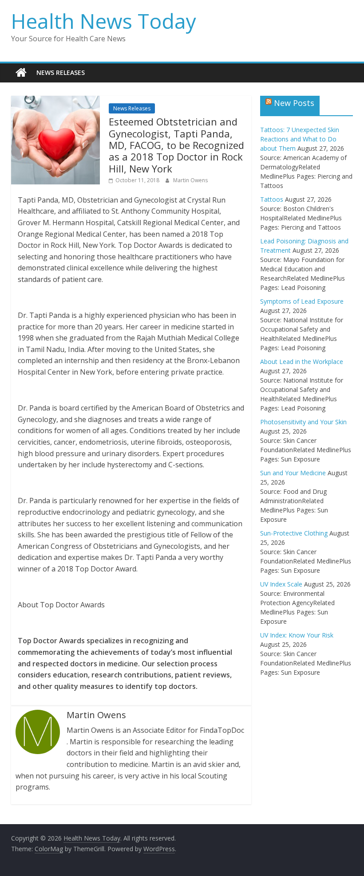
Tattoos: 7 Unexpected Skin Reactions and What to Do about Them (299, 139)
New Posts (294, 103)
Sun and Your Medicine (293, 473)
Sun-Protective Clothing (294, 533)
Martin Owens (190, 180)
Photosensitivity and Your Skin (303, 422)
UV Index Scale (281, 584)
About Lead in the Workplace (301, 361)
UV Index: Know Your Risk (296, 635)
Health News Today (103, 21)
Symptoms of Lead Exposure (302, 301)
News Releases (60, 72)
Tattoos (271, 199)
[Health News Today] (21, 72)
